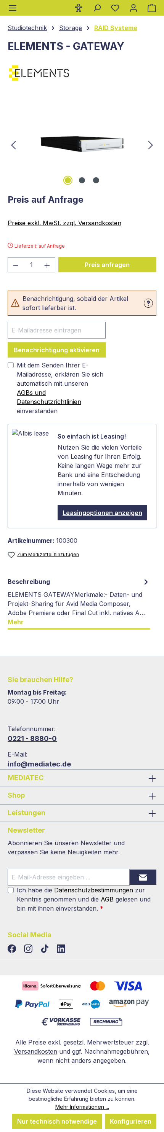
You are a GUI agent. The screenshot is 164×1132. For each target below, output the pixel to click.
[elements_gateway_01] (82, 144)
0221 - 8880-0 (32, 738)
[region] (82, 144)
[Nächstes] (150, 144)
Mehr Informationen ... (82, 1106)
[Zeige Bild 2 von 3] (82, 180)
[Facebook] (13, 949)
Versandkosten (35, 1051)
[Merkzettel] (115, 7)
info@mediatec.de (39, 764)
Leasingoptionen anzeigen (102, 513)
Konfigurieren (130, 1121)
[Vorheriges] (13, 144)
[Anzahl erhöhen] (47, 264)
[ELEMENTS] (82, 73)
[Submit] (143, 877)
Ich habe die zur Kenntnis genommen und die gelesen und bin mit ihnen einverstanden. (84, 899)
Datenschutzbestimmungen (93, 890)
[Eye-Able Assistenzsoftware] (78, 7)
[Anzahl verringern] (16, 264)
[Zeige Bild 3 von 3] (96, 180)
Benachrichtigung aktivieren (57, 350)
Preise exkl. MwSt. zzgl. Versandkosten (64, 223)
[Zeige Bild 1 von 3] (68, 180)
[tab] (79, 602)
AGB (107, 899)
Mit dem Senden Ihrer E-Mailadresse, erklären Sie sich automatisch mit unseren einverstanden (60, 388)
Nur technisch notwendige (57, 1121)
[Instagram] (29, 949)
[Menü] (12, 8)
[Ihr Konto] (133, 7)
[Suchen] (97, 7)
